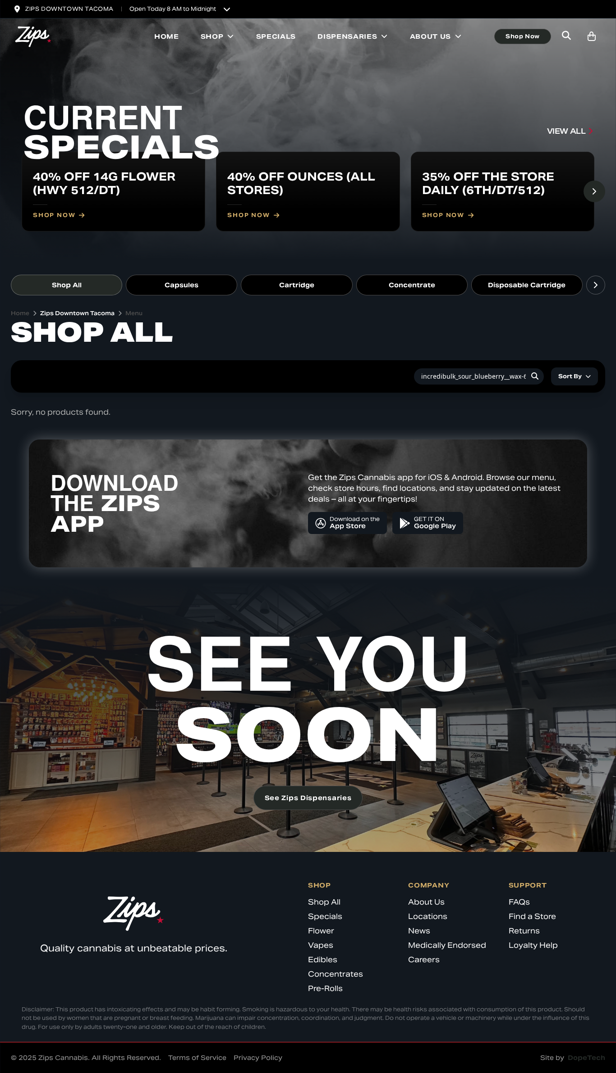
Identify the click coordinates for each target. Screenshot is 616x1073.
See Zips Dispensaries (308, 798)
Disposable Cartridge (526, 285)
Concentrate (412, 285)
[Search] (534, 376)
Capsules (181, 285)
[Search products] (566, 36)
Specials (276, 36)
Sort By (570, 376)
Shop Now (523, 36)
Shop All (67, 285)
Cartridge (296, 285)
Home (166, 36)
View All (566, 131)
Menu (134, 313)
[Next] (594, 191)
